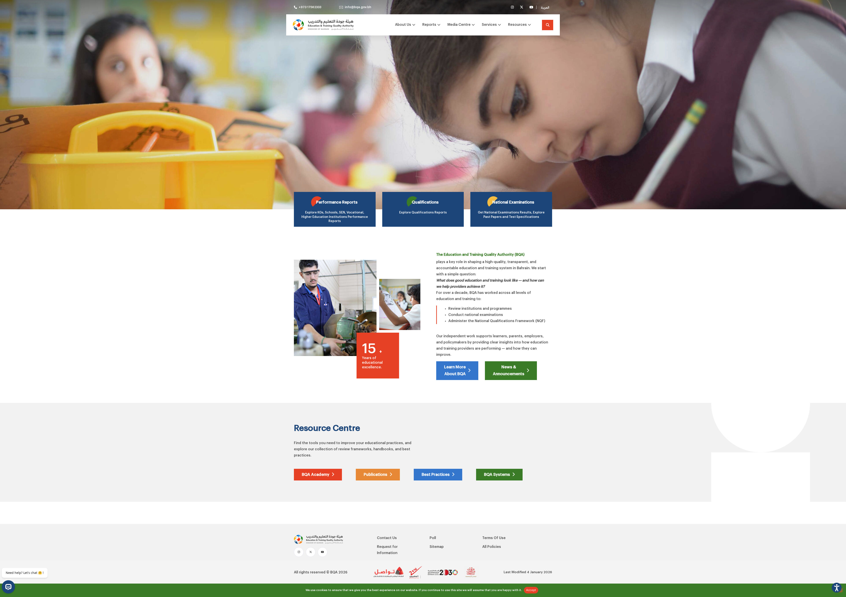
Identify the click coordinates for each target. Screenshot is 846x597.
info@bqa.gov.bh (358, 7)
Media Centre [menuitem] (459, 24)
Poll (433, 538)
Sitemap (437, 547)
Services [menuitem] (489, 24)
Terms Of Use (494, 538)
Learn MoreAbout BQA (455, 370)
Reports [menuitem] (429, 24)
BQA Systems (497, 474)
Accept (531, 590)
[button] (837, 588)
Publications (375, 474)
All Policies (491, 547)
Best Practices (436, 474)
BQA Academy (315, 474)
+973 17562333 (310, 7)
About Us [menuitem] (403, 24)
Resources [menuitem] (517, 24)
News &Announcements (508, 370)
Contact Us (387, 538)
